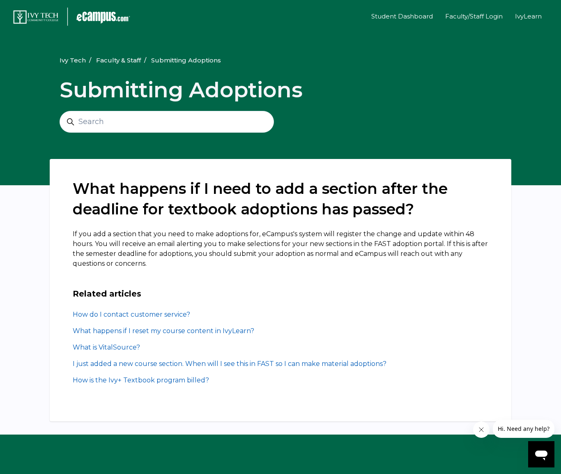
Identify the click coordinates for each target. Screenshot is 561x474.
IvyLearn (528, 16)
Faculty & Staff (118, 60)
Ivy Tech (73, 60)
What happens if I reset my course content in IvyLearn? (163, 331)
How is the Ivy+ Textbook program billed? (141, 380)
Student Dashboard (402, 16)
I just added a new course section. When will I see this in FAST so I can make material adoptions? (229, 364)
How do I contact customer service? (131, 314)
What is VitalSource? (106, 347)
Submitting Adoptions (186, 60)
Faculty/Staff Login (474, 16)
